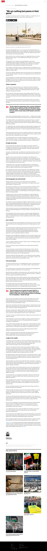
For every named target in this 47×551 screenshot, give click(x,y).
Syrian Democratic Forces (10, 446)
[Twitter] (9, 20)
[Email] (14, 20)
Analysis (12, 5)
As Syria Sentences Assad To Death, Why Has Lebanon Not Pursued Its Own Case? (14, 535)
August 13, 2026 (8, 536)
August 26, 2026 (8, 472)
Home (7, 5)
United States (27, 446)
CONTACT (12, 545)
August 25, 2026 (26, 473)
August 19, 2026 (8, 495)
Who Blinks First (27, 493)
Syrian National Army (18, 446)
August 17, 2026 (26, 494)
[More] (16, 20)
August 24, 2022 (8, 8)
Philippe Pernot (13, 8)
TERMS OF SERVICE (21, 545)
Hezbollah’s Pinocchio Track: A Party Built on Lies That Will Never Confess (14, 494)
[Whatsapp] (11, 20)
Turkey (23, 446)
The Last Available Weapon (11, 471)
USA (31, 446)
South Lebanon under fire (29, 514)
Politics (9, 5)
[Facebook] (7, 20)
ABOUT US (12, 544)
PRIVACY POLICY (21, 544)
